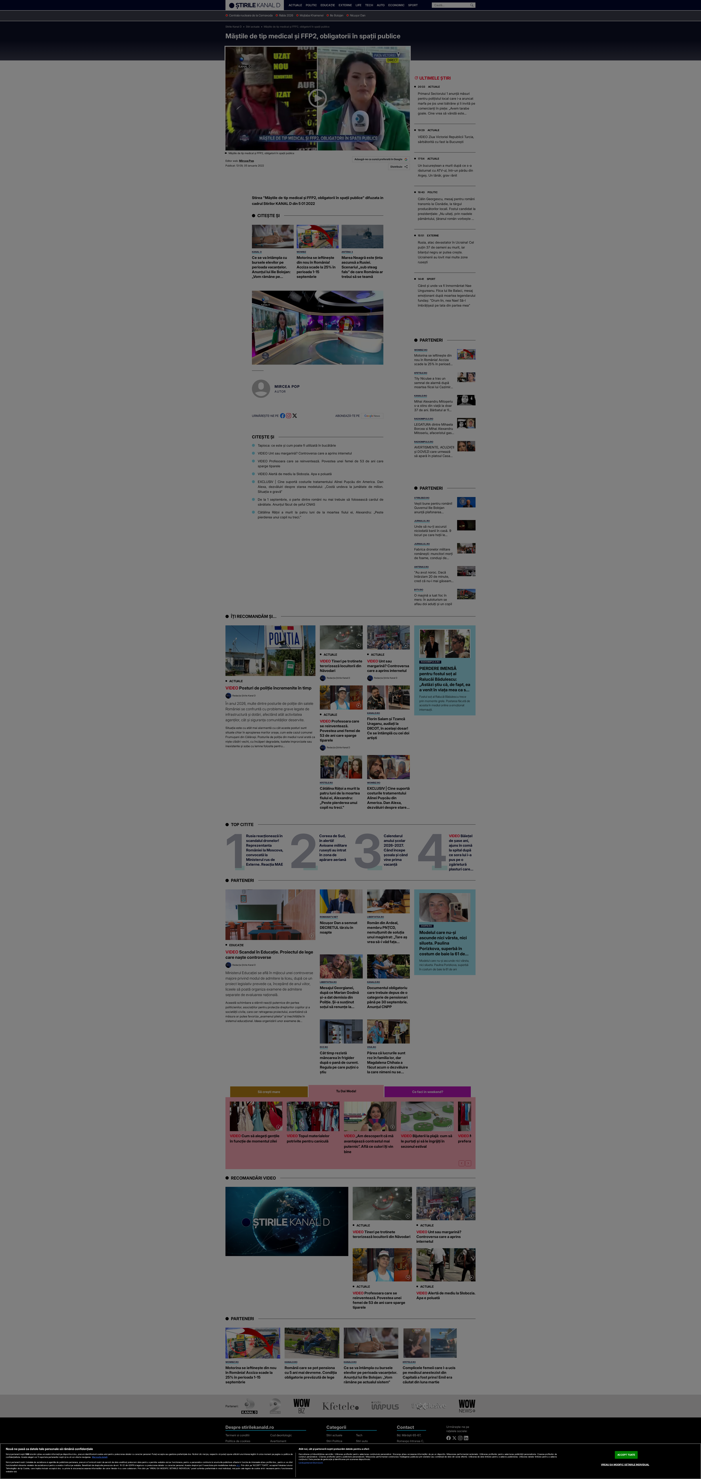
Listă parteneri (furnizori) (311, 1462)
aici (238, 1465)
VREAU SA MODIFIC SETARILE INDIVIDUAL (625, 1464)
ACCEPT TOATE (626, 1454)
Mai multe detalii (100, 1457)
